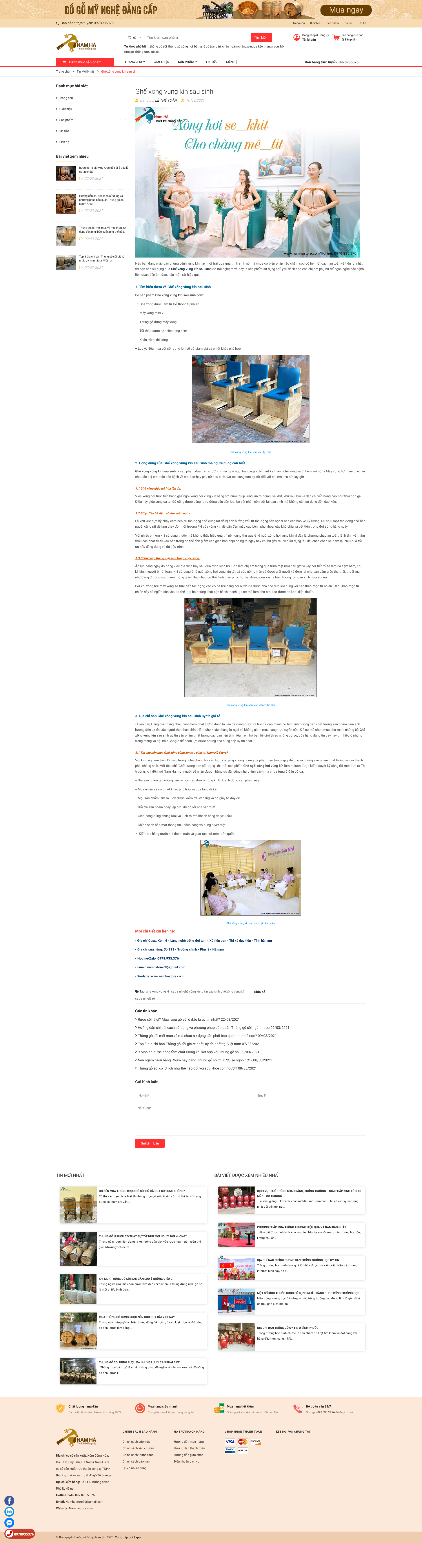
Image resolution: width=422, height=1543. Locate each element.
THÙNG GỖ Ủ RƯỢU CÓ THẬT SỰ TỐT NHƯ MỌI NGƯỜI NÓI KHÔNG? (143, 1236)
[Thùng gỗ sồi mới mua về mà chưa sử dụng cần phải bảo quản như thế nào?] (66, 236)
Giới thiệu (315, 23)
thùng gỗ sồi (158, 46)
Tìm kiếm (261, 37)
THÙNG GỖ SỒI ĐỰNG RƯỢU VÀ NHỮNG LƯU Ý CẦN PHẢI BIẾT (139, 1362)
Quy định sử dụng (135, 1468)
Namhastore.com (80, 1508)
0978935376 (104, 23)
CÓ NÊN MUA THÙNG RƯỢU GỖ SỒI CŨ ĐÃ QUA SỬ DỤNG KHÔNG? (142, 1191)
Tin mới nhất (70, 1175)
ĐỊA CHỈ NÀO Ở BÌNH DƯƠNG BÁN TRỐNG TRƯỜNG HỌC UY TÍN (298, 1260)
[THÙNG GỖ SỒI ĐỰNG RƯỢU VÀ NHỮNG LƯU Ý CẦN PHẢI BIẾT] (78, 1371)
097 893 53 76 (326, 1412)
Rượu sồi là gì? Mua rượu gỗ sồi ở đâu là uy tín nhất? (189, 1019)
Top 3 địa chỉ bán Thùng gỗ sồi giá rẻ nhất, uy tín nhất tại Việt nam (199, 1044)
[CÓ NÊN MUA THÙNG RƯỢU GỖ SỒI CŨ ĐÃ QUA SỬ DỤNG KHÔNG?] (78, 1205)
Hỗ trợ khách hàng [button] (189, 1431)
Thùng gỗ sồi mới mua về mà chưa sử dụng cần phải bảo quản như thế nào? (207, 1036)
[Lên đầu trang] (414, 1522)
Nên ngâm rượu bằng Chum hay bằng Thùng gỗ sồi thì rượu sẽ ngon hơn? (205, 1060)
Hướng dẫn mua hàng (189, 1441)
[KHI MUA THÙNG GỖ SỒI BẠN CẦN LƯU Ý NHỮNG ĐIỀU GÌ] (78, 1289)
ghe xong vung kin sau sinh (164, 991)
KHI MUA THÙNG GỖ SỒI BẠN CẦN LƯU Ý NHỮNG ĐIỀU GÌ (136, 1278)
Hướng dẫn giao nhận (189, 1455)
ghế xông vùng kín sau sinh (201, 991)
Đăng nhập (309, 35)
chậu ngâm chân (233, 46)
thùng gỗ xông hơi (180, 46)
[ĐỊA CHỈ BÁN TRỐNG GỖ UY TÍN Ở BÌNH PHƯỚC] (236, 1337)
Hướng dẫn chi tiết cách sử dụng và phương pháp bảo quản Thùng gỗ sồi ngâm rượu (101, 199)
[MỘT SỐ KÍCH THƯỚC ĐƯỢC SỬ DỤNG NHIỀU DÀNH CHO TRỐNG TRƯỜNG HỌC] (236, 1301)
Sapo (137, 1537)
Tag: (142, 991)
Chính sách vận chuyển (138, 1448)
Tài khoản (309, 39)
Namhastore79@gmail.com (84, 1501)
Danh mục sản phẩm (85, 62)
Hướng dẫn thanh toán (189, 1448)
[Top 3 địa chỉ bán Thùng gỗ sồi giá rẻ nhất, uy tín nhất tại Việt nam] (66, 262)
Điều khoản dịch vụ (186, 1461)
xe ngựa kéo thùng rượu (262, 46)
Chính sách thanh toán (138, 1455)
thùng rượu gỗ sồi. (147, 51)
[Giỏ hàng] (336, 37)
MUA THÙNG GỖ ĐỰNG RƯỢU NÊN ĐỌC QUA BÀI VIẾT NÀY (137, 1317)
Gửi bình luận (150, 1143)
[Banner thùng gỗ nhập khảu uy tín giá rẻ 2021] (211, 9)
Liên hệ (362, 23)
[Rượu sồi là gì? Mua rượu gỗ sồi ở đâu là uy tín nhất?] (66, 173)
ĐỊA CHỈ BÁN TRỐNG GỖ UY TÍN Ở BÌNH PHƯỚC (287, 1327)
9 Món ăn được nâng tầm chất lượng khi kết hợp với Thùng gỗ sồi (198, 1052)
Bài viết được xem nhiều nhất (247, 1175)
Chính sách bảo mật (136, 1441)
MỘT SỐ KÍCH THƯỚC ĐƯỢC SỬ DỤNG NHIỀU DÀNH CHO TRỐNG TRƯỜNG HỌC (308, 1293)
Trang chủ (299, 23)
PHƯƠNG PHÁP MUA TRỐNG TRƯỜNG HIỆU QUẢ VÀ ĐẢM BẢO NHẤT (301, 1227)
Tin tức (348, 23)
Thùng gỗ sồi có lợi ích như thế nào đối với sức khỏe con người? (197, 1068)
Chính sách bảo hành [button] (140, 1431)
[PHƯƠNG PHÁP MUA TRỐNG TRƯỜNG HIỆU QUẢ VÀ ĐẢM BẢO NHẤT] (236, 1234)
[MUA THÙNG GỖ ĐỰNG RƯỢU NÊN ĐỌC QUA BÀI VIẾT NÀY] (78, 1331)
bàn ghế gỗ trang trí (207, 46)
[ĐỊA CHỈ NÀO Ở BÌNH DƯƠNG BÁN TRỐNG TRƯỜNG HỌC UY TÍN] (236, 1267)
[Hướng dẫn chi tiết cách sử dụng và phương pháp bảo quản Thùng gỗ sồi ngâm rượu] (66, 204)
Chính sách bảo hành (137, 1461)
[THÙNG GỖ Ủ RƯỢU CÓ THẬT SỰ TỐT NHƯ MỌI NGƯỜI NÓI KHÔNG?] (78, 1249)
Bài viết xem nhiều (72, 156)
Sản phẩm (333, 23)
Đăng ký (324, 35)
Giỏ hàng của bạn (352, 35)
